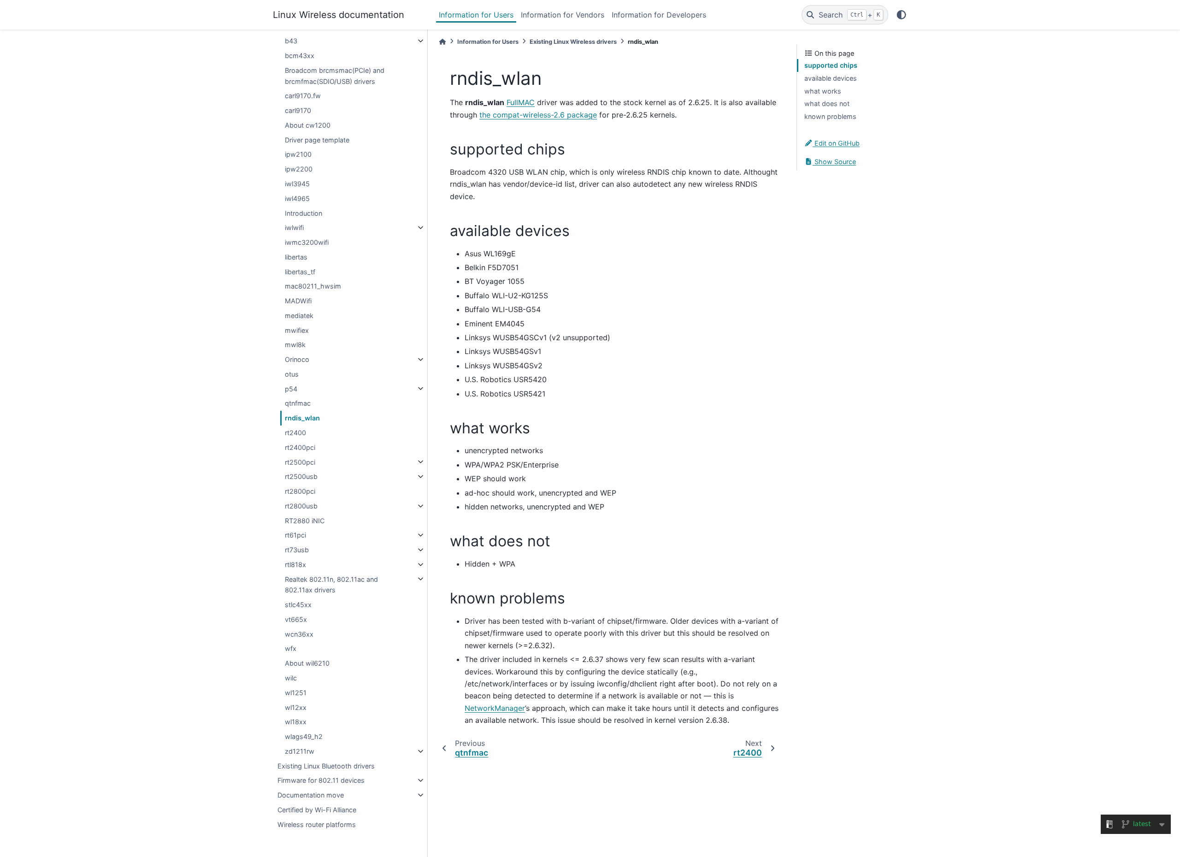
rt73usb (297, 550)
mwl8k (295, 345)
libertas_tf (300, 271)
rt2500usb (301, 476)
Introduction (303, 213)
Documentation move (310, 795)
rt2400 (295, 433)
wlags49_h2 (304, 736)
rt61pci (295, 535)
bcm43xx (299, 55)
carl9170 (298, 110)
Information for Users (476, 14)
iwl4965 (297, 198)
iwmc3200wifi (307, 242)
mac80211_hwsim (313, 286)
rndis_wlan (302, 418)
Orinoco (297, 359)
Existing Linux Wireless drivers (573, 41)
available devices (830, 78)
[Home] (442, 42)
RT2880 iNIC (304, 520)
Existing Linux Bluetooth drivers (326, 765)
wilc (291, 678)
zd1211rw (299, 751)
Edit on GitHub (836, 143)
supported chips (830, 65)
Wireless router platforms (316, 824)
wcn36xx (299, 634)
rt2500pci (300, 462)
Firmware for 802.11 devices (321, 780)
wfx (290, 648)
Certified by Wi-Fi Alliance (316, 810)
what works (822, 91)
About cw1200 (307, 125)
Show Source (834, 161)
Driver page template (317, 139)
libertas (296, 257)
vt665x (296, 619)
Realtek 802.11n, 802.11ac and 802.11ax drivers (331, 584)
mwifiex (297, 330)
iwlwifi (294, 227)
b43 (291, 41)
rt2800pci (300, 491)
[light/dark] (901, 15)
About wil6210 (307, 663)
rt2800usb (301, 506)
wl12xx (296, 707)
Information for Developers (659, 14)
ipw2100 (298, 154)
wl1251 (296, 693)
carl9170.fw (303, 96)
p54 (291, 388)
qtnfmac (298, 403)
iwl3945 (297, 184)
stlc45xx (298, 605)
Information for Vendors (562, 14)
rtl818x (295, 564)
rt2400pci (300, 447)
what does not (827, 103)
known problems (830, 116)
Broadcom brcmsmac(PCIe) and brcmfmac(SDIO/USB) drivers (334, 75)
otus (292, 374)
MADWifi (298, 301)
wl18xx (296, 722)
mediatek (299, 315)
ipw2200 (299, 169)
